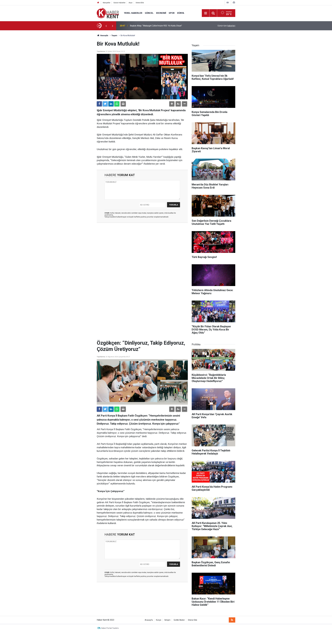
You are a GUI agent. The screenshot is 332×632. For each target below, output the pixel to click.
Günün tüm (226, 25)
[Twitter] (105, 103)
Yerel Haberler (133, 13)
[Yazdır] (123, 103)
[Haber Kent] (108, 13)
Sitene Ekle (140, 3)
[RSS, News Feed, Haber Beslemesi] (232, 620)
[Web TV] (227, 2)
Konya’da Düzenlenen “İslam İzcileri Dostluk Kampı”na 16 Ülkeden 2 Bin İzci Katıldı (164, 25)
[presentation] (106, 25)
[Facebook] (99, 103)
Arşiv (130, 3)
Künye (158, 620)
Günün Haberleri (119, 3)
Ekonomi (161, 13)
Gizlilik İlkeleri (179, 620)
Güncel (149, 13)
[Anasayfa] (98, 3)
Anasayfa (149, 620)
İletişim (167, 620)
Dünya (180, 13)
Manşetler (106, 3)
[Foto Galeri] (233, 2)
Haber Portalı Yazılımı (110, 628)
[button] (171, 103)
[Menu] (205, 13)
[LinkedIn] (111, 103)
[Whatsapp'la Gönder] (116, 103)
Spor (172, 13)
